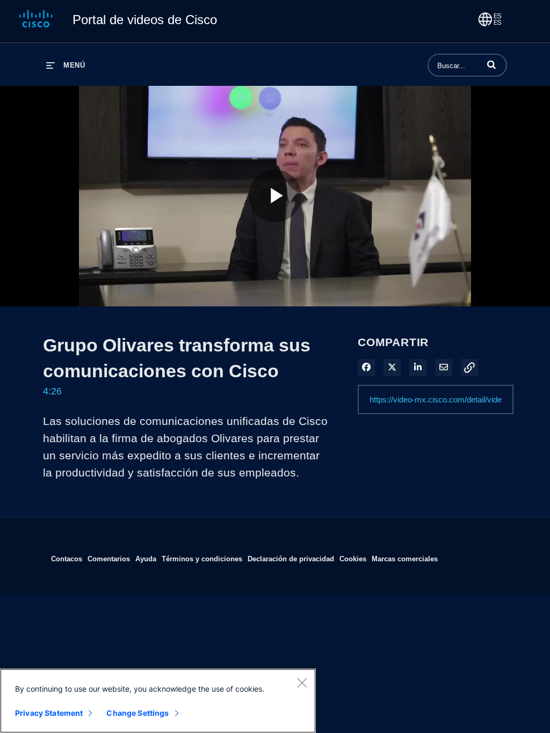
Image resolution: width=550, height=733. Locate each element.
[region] (158, 701)
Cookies (352, 558)
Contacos (66, 558)
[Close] (301, 682)
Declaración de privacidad (291, 558)
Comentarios (109, 558)
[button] (491, 64)
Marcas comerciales (405, 558)
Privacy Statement (49, 712)
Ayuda (145, 558)
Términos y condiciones (202, 558)
